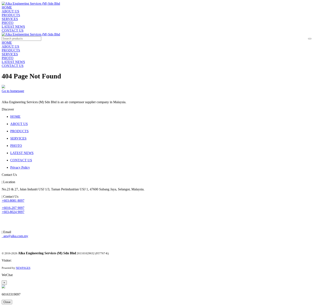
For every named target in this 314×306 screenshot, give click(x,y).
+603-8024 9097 (13, 212)
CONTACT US (12, 30)
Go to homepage (13, 91)
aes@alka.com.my (15, 236)
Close (6, 302)
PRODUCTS (11, 15)
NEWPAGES (23, 267)
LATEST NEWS (13, 26)
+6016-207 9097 (13, 208)
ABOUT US (10, 11)
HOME (7, 7)
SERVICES (10, 19)
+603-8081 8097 (13, 200)
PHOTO (7, 23)
